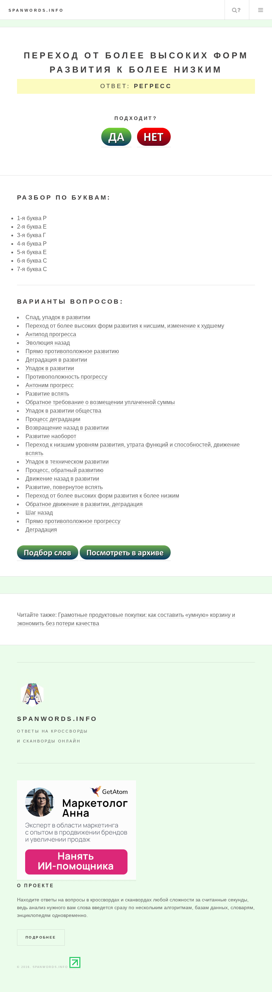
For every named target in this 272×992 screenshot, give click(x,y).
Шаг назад (39, 513)
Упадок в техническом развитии (67, 462)
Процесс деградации (53, 419)
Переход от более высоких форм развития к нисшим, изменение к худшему (125, 326)
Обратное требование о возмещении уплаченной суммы (100, 402)
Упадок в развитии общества (63, 411)
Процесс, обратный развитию (64, 470)
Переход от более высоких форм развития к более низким (102, 496)
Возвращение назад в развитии (67, 428)
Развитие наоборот (51, 436)
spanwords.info (36, 10)
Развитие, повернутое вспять (64, 487)
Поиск (236, 10)
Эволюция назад (48, 343)
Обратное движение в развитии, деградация (84, 504)
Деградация (41, 530)
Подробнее (41, 937)
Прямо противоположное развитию (72, 351)
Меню (260, 10)
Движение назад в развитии (62, 479)
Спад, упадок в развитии (58, 317)
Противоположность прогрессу (66, 377)
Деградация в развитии (56, 360)
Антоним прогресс (50, 385)
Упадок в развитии (50, 368)
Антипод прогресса (51, 334)
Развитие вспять (47, 394)
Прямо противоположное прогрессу (73, 521)
